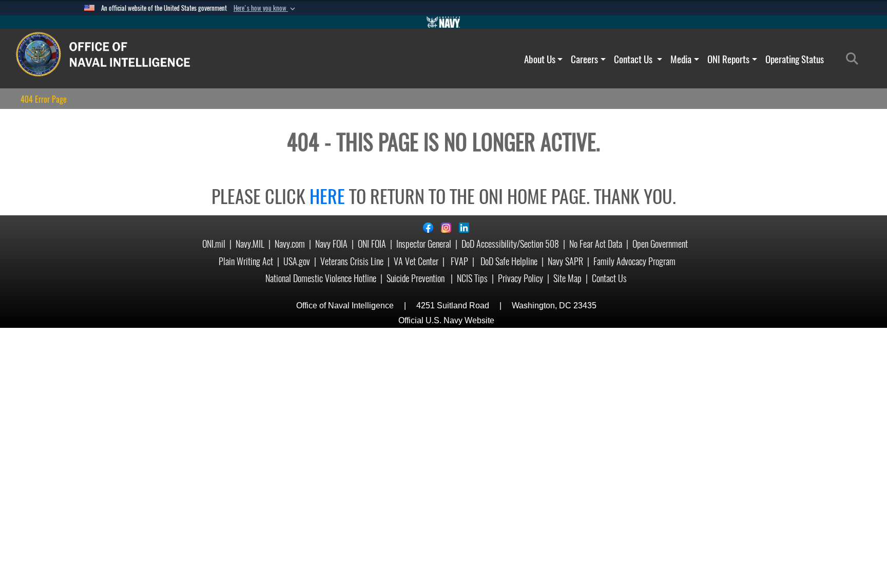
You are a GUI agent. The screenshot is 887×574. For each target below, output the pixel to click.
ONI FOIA (372, 243)
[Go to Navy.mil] (443, 22)
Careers (584, 59)
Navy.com (290, 243)
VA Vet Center (416, 261)
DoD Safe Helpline (508, 261)
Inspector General (423, 243)
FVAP (459, 261)
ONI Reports (728, 59)
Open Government (660, 243)
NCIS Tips (472, 278)
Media (680, 59)
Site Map (567, 278)
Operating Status (794, 59)
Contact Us (634, 59)
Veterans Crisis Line (351, 261)
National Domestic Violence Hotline (320, 278)
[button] (265, 8)
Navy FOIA (331, 243)
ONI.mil (213, 243)
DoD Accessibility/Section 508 (510, 243)
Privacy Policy (520, 278)
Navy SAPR (565, 261)
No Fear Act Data (595, 243)
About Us (539, 59)
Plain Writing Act (246, 261)
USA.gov (296, 261)
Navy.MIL (250, 243)
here (327, 196)
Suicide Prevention (417, 278)
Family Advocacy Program (634, 261)
